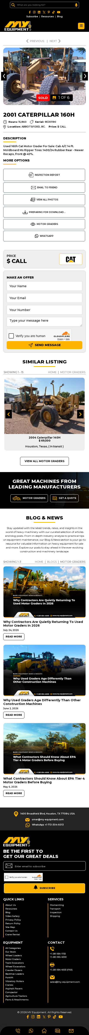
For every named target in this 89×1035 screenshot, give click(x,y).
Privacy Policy (13, 919)
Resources (47, 16)
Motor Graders (47, 224)
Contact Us (11, 930)
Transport (55, 908)
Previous (37, 41)
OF (64, 97)
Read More (14, 636)
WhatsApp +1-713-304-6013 (48, 824)
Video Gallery (12, 916)
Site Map (10, 927)
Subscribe (32, 16)
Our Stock (10, 951)
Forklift (9, 977)
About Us (10, 905)
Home (52, 372)
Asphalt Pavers (13, 988)
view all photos (47, 199)
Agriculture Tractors (16, 996)
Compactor (11, 992)
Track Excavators (14, 962)
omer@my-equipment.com (48, 819)
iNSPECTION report (47, 175)
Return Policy (13, 923)
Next (53, 41)
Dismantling (57, 905)
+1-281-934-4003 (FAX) (61, 969)
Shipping (55, 916)
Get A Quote (67, 498)
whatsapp (47, 236)
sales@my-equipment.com (65, 981)
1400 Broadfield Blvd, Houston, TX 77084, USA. (47, 813)
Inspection (56, 912)
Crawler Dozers (13, 970)
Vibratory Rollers (14, 981)
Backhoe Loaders (14, 973)
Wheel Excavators (15, 966)
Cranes (9, 984)
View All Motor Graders (44, 461)
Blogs (52, 561)
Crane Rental (12, 934)
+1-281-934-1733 (58, 953)
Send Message (47, 345)
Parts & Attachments (17, 999)
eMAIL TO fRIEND (47, 187)
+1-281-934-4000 (58, 957)
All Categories (13, 948)
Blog (60, 16)
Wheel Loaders (13, 955)
